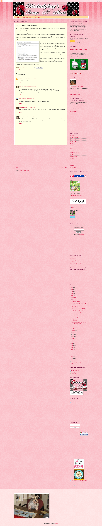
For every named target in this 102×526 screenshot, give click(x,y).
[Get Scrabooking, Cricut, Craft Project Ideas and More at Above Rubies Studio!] (79, 482)
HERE (71, 105)
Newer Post (17, 167)
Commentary (21, 69)
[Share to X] (39, 68)
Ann (20, 98)
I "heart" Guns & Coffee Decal (78, 312)
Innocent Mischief (73, 156)
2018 (72, 291)
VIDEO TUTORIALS (74, 167)
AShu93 (21, 107)
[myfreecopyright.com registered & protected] (79, 363)
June (73, 334)
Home (17, 17)
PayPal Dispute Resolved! (77, 306)
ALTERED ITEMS (73, 139)
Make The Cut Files (73, 111)
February (74, 338)
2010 (72, 354)
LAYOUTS (72, 158)
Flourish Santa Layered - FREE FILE (79, 308)
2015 (72, 343)
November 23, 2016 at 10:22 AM (30, 86)
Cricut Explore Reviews (74, 152)
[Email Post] (34, 67)
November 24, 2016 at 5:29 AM (28, 98)
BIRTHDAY (72, 143)
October (74, 326)
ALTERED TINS (73, 141)
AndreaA (21, 86)
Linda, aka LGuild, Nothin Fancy (76, 263)
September (74, 328)
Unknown (21, 78)
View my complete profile (75, 94)
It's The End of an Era (76, 315)
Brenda (20, 117)
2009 (72, 356)
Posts (72, 425)
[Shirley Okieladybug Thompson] (74, 417)
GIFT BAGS (72, 154)
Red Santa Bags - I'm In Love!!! (78, 317)
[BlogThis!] (38, 68)
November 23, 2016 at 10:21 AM (30, 78)
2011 (72, 352)
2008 (72, 358)
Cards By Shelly (73, 260)
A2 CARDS (72, 135)
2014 (72, 345)
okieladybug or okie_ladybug (77, 86)
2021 (72, 287)
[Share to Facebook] (41, 68)
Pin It (82, 74)
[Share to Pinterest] (42, 68)
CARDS (71, 145)
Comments (73, 427)
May (73, 336)
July (73, 332)
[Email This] (37, 68)
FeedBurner (81, 234)
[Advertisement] (40, 155)
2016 (72, 295)
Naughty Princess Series (74, 164)
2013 (72, 347)
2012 (72, 349)
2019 (72, 289)
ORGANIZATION (73, 165)
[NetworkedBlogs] (84, 432)
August (73, 330)
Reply (20, 82)
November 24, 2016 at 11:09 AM (29, 116)
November (74, 299)
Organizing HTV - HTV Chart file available (78, 319)
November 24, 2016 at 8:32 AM (29, 107)
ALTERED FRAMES (74, 137)
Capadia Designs (73, 258)
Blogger (56, 523)
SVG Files (72, 113)
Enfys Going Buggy (73, 261)
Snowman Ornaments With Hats (31, 17)
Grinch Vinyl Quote (76, 301)
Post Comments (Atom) (24, 170)
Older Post (64, 167)
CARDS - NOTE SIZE (74, 147)
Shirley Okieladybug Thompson (75, 401)
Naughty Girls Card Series (75, 162)
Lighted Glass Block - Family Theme (79, 310)
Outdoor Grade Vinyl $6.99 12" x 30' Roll (79, 304)
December (74, 297)
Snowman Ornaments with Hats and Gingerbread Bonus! (78, 50)
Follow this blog (84, 434)
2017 (72, 293)
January (74, 340)
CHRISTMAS (72, 148)
